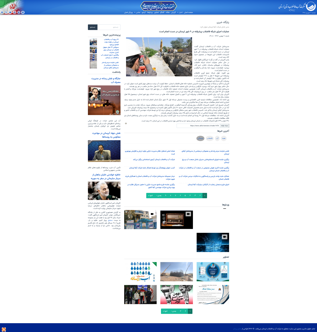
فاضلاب (209, 138)
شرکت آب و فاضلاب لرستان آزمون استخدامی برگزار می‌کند (154, 159)
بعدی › (158, 195)
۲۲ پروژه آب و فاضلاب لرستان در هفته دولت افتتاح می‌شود (111, 42)
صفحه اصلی (188, 12)
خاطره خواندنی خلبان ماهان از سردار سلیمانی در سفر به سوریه (105, 176)
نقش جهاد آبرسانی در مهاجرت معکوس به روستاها (106, 135)
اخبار (181, 12)
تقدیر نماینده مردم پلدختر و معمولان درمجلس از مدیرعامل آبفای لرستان (110, 65)
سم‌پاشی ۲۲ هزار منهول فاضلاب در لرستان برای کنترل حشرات (111, 50)
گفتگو (162, 12)
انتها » (150, 195)
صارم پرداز (237, 328)
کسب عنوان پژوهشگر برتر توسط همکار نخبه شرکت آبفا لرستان (152, 167)
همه (223, 138)
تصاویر (156, 12)
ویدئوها (150, 12)
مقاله (168, 12)
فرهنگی (200, 138)
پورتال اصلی (128, 12)
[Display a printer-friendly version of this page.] (126, 123)
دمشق (110, 220)
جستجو (92, 27)
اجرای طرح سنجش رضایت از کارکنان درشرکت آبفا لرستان (208, 184)
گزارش (173, 12)
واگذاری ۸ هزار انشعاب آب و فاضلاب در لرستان (110, 56)
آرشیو (144, 12)
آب (217, 138)
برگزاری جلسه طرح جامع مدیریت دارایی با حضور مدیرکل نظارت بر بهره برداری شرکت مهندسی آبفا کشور (151, 186)
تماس (137, 12)
